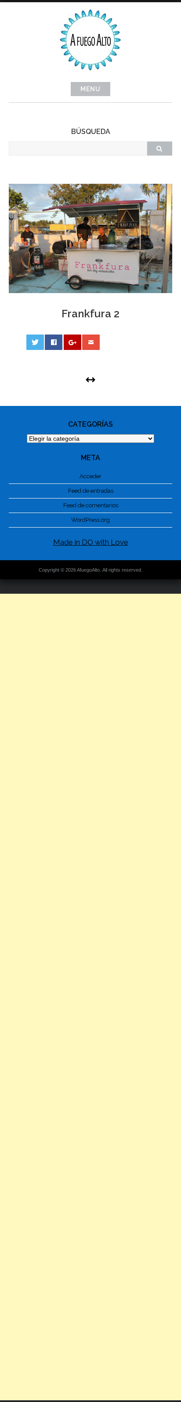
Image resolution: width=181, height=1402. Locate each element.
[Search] (159, 148)
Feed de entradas (90, 490)
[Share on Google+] (72, 342)
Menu (90, 89)
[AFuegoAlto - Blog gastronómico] (90, 75)
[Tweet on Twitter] (35, 342)
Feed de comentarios (90, 505)
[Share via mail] (91, 342)
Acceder (90, 476)
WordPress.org (90, 520)
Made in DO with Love (90, 542)
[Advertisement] (90, 997)
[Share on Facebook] (53, 342)
